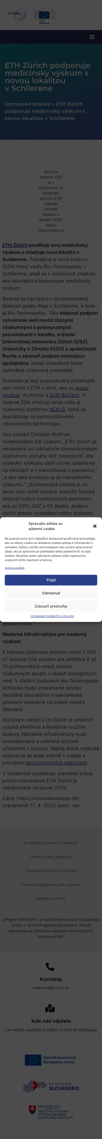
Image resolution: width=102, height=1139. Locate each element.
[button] (95, 526)
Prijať (51, 580)
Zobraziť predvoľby (51, 606)
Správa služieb (14, 567)
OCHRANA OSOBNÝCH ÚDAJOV (52, 616)
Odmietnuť (51, 593)
